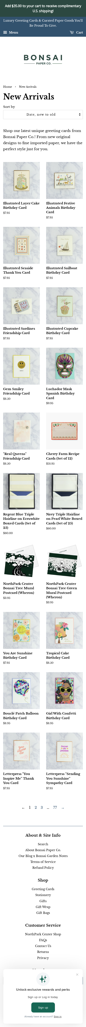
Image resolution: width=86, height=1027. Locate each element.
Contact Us (43, 946)
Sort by (9, 107)
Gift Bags (43, 913)
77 (55, 807)
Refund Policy (43, 868)
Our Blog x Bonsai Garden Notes (43, 856)
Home (7, 86)
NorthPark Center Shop (43, 934)
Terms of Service (43, 862)
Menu (13, 32)
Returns (43, 952)
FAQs (43, 940)
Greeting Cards (43, 889)
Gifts (43, 901)
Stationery (43, 895)
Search (43, 844)
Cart (79, 32)
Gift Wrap (43, 907)
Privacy (43, 958)
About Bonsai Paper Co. (43, 850)
